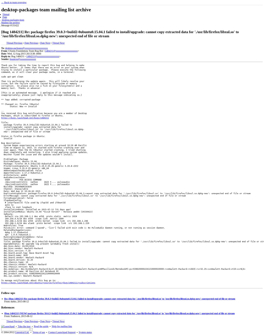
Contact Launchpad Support (61, 332)
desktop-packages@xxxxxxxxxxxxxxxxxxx (26, 48)
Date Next (45, 43)
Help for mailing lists (62, 326)
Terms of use (39, 332)
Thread (5, 14)
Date (4, 17)
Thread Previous (14, 43)
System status (85, 332)
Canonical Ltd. (22, 332)
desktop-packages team (13, 20)
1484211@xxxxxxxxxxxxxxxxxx (61, 51)
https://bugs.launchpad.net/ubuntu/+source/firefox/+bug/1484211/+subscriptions (48, 283)
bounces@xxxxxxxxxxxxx (23, 59)
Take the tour (24, 326)
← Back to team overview (14, 2)
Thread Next (58, 43)
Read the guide (41, 326)
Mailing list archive (10, 22)
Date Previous (31, 43)
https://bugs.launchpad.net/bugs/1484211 (25, 118)
